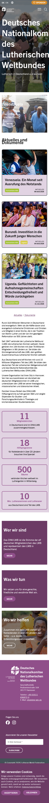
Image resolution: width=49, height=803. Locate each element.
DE (3, 2)
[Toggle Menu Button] (39, 9)
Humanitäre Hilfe (12, 190)
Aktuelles (18, 315)
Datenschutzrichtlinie (31, 787)
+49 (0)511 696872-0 (29, 696)
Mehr (9, 555)
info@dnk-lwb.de (34, 700)
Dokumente (29, 315)
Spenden (40, 2)
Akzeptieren (10, 792)
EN (7, 2)
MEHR (9, 123)
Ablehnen (31, 793)
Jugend (24, 242)
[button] (12, 2)
